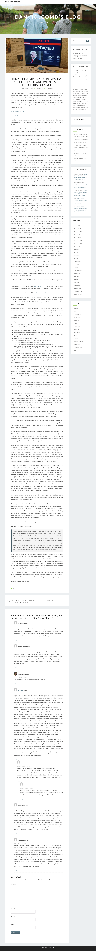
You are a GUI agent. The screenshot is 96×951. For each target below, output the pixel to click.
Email (13, 916)
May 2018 (76, 255)
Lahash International (79, 87)
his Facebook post (41, 293)
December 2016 (78, 291)
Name (13, 909)
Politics (76, 335)
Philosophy (77, 332)
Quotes (76, 338)
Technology (77, 344)
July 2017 (76, 276)
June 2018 (76, 252)
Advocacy (76, 308)
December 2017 (78, 264)
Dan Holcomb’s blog (12, 2)
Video (75, 350)
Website (13, 924)
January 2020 (77, 229)
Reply (15, 640)
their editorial (37, 286)
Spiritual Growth (78, 341)
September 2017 (78, 270)
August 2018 (77, 246)
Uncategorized (78, 347)
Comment (13, 884)
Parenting (76, 329)
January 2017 (77, 288)
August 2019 (77, 235)
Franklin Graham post (17, 116)
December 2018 (78, 240)
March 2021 (77, 226)
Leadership (77, 326)
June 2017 (76, 279)
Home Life (76, 320)
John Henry (21, 690)
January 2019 (77, 237)
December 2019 (78, 232)
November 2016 (78, 294)
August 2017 (77, 273)
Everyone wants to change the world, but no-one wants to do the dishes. (21, 600)
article (17, 111)
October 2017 (77, 267)
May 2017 (76, 282)
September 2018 (78, 243)
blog (14, 588)
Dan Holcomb (40, 88)
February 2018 (77, 261)
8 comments (49, 88)
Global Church (77, 317)
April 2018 (76, 258)
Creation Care (77, 314)
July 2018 (76, 249)
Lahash (76, 323)
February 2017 (77, 285)
